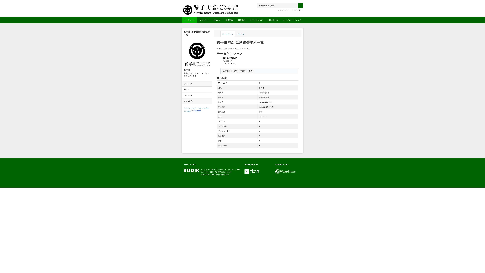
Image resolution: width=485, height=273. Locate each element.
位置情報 (226, 71)
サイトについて (256, 20)
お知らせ (217, 20)
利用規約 (241, 20)
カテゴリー (204, 20)
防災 (250, 71)
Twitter (186, 89)
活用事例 (229, 20)
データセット (189, 20)
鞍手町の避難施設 (230, 58)
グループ (240, 34)
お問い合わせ (273, 20)
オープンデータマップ (292, 20)
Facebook (188, 95)
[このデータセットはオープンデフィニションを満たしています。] (196, 111)
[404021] (211, 6)
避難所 (243, 71)
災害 (235, 71)
